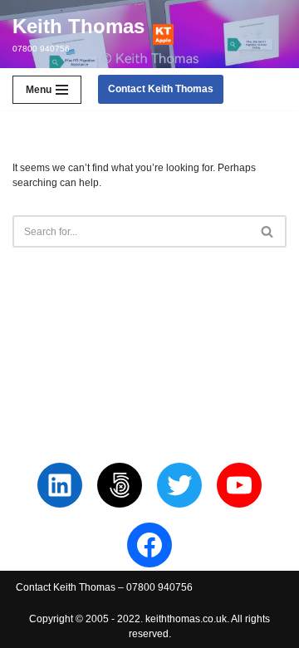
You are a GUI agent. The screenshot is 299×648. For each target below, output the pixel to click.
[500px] (119, 485)
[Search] (268, 231)
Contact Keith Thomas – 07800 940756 (104, 587)
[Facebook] (149, 545)
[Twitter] (179, 485)
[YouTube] (239, 485)
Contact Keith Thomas (160, 89)
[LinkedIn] (59, 485)
